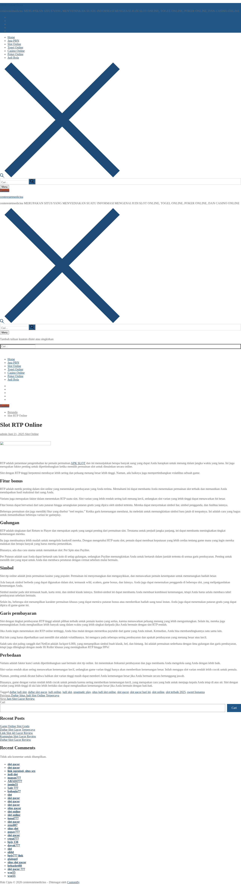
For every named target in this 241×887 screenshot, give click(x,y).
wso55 (11, 872)
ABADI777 (15, 781)
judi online (54, 692)
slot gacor (123, 692)
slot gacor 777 (16, 869)
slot (10, 794)
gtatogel (13, 859)
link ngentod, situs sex (21, 771)
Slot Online (31, 434)
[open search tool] (60, 176)
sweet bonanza (196, 692)
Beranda (13, 412)
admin (3, 434)
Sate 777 (13, 787)
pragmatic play (82, 692)
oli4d (11, 852)
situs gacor (14, 808)
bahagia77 (14, 791)
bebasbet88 (15, 865)
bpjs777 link (15, 855)
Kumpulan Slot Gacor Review (18, 736)
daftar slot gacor (37, 692)
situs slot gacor (17, 862)
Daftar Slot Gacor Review (15, 739)
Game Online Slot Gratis (14, 726)
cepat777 (13, 838)
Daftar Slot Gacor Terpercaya (17, 729)
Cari (2, 702)
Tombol (4, 190)
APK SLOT (78, 463)
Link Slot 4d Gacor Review (16, 733)
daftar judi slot (18, 692)
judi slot (67, 692)
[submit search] (32, 181)
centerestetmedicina (11, 4)
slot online (158, 692)
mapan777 (14, 777)
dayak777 (14, 845)
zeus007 (13, 825)
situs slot (13, 828)
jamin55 (13, 784)
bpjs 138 (13, 842)
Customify (73, 882)
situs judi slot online (104, 692)
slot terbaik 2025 (176, 692)
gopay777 (14, 831)
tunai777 (13, 818)
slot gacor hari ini (140, 692)
